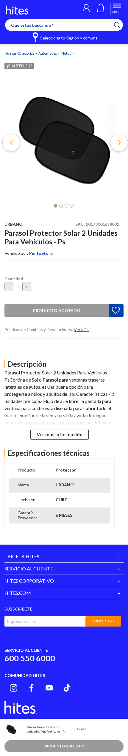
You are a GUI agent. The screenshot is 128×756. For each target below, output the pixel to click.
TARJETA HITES (21, 556)
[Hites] (17, 10)
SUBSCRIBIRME (103, 621)
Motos (66, 53)
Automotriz (47, 53)
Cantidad (13, 278)
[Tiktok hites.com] (67, 688)
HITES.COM (17, 593)
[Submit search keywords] (120, 25)
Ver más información (59, 434)
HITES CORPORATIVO (29, 580)
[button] (86, 9)
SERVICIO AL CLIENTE (28, 568)
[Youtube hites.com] (49, 688)
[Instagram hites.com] (13, 688)
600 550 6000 (29, 658)
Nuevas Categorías (19, 53)
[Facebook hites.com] (31, 688)
